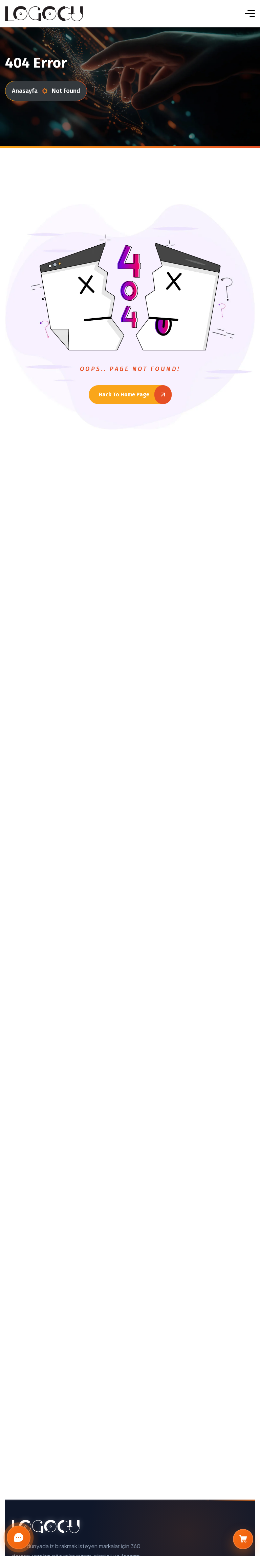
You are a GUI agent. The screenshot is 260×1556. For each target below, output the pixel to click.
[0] (243, 1539)
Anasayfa (25, 91)
